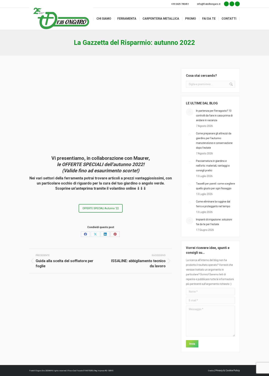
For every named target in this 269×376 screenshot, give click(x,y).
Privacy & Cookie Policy (227, 370)
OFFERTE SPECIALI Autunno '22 (101, 208)
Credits (211, 371)
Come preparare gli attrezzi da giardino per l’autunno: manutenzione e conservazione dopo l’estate (214, 140)
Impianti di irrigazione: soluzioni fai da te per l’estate (214, 222)
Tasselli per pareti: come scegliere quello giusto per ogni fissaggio (215, 186)
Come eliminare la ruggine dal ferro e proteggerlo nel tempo (213, 204)
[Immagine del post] (189, 112)
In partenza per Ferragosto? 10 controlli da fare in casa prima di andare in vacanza (214, 115)
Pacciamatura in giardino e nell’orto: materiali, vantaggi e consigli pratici (213, 165)
